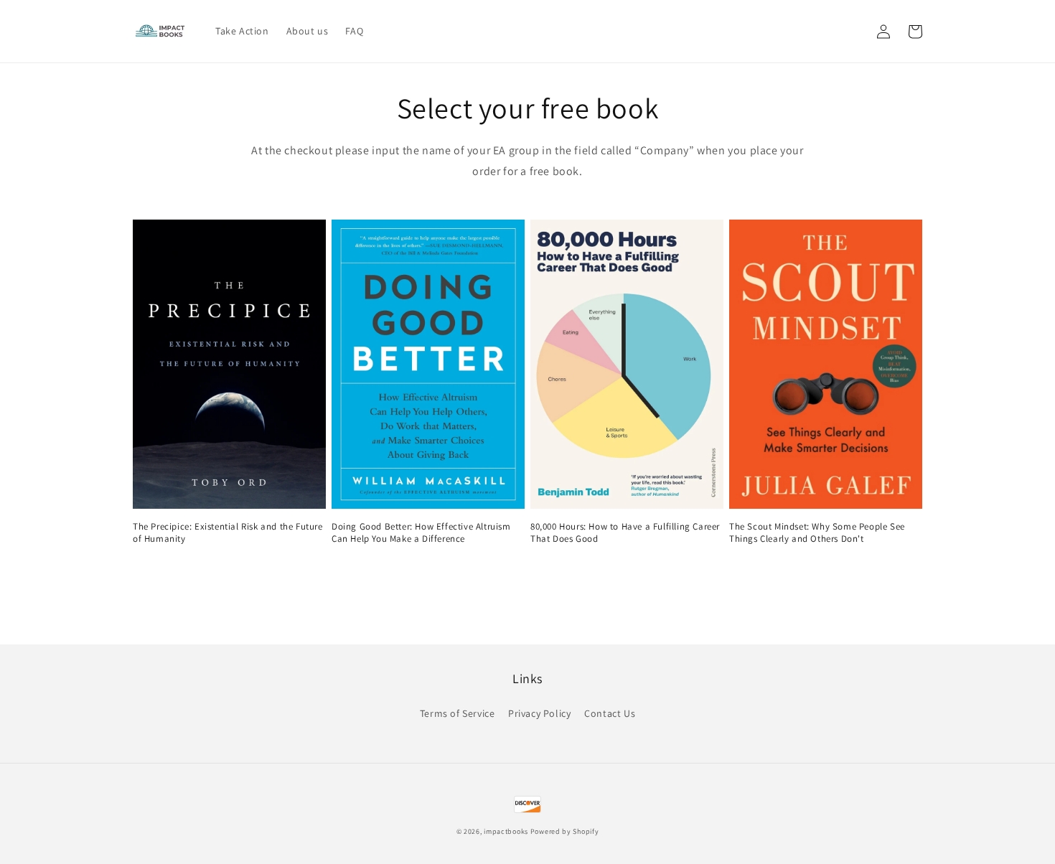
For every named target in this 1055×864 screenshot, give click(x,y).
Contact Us (609, 713)
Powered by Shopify (564, 831)
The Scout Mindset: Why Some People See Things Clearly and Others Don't (817, 533)
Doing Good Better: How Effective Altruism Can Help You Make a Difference (421, 533)
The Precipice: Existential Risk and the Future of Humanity (228, 533)
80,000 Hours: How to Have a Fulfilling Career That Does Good (625, 533)
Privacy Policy (539, 713)
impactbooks (506, 831)
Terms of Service (457, 713)
